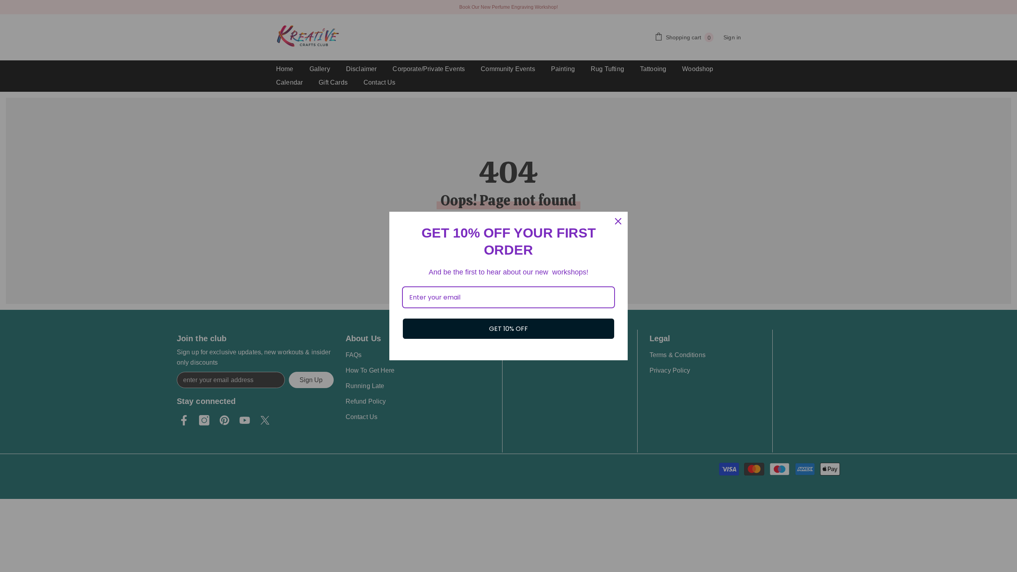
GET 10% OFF (508, 328)
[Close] (618, 221)
